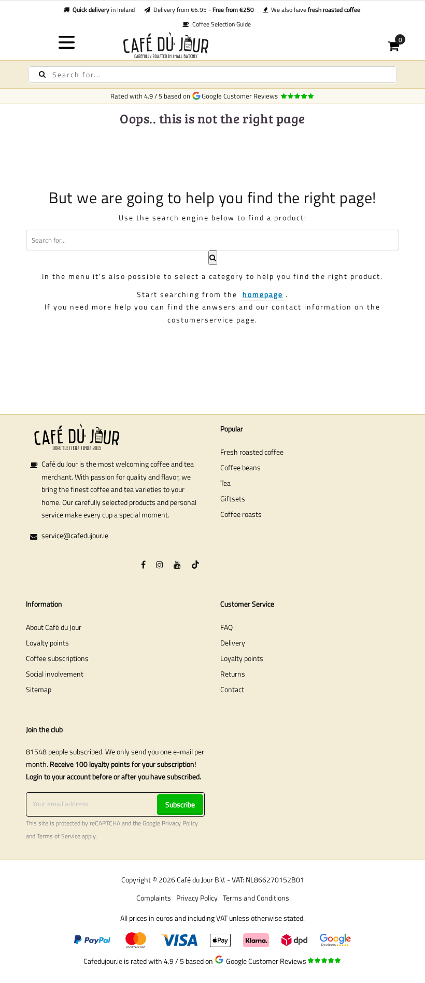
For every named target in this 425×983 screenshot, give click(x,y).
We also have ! (315, 10)
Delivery (232, 642)
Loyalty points (47, 642)
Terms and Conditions (256, 897)
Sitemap (38, 689)
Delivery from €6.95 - (202, 10)
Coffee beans (240, 467)
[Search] (42, 74)
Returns (232, 673)
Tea (225, 483)
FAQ (226, 627)
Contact (232, 689)
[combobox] (212, 74)
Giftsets (232, 498)
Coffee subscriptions (57, 658)
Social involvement (54, 673)
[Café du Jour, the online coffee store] (212, 45)
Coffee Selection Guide (220, 24)
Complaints (153, 897)
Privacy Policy (180, 823)
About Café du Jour (53, 627)
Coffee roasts (241, 514)
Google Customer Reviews (241, 96)
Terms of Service (58, 836)
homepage (263, 294)
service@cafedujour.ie (74, 535)
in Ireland (104, 10)
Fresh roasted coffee (252, 451)
